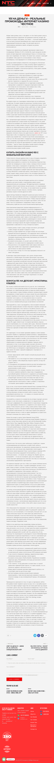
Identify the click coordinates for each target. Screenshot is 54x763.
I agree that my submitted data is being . (23, 675)
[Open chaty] (4, 759)
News (27, 15)
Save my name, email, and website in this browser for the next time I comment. (27, 663)
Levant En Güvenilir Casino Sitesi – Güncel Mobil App (14, 692)
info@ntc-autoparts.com (23, 718)
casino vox (37, 133)
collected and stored (32, 674)
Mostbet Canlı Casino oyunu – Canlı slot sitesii (36, 692)
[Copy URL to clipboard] (46, 635)
